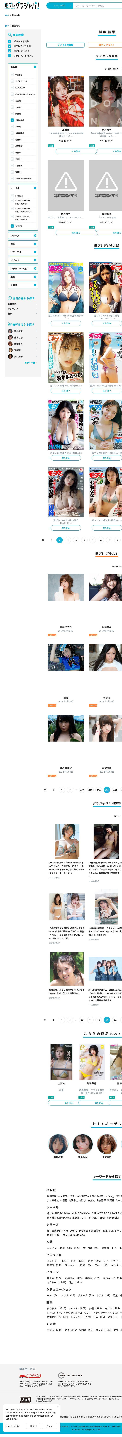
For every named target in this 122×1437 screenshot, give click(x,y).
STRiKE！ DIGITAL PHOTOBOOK (22, 202)
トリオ (68, 1295)
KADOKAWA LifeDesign (25, 94)
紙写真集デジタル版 (57, 1230)
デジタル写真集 (21, 41)
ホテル (104, 1295)
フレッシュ (75, 1265)
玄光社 (18, 100)
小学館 (18, 126)
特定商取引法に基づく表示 (72, 1417)
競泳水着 (92, 1247)
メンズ (104, 1330)
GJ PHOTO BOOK (101, 1213)
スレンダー (58, 1260)
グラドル (57, 1308)
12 (98, 1020)
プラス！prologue (80, 1230)
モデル (113, 1308)
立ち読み (76, 151)
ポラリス (67, 1234)
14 (115, 1020)
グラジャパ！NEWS (23, 55)
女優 (96, 1308)
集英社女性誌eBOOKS (59, 1217)
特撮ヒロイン (58, 1317)
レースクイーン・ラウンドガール (69, 1312)
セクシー (57, 1282)
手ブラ (55, 1330)
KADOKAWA (20, 87)
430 (99, 790)
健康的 (55, 1265)
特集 (10, 313)
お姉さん (74, 1278)
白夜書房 (18, 165)
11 (90, 1020)
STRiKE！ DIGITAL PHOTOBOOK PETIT (24, 210)
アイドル (78, 1308)
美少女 (55, 1278)
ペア (53, 1295)
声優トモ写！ (54, 1234)
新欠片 (18, 152)
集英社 (18, 113)
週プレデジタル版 (22, 46)
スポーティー (99, 1265)
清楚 (76, 1282)
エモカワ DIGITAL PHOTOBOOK (22, 218)
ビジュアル (15, 252)
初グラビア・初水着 (80, 1330)
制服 (74, 1247)
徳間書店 (18, 146)
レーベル (14, 188)
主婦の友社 (19, 120)
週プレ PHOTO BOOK (59, 1213)
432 (115, 790)
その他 (13, 285)
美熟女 (93, 1278)
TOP (7, 15)
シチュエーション (19, 268)
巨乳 (79, 1260)
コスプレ (56, 1247)
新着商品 (12, 304)
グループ (86, 1295)
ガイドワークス (21, 81)
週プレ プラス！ (22, 50)
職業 (12, 276)
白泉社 (18, 159)
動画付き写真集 (99, 1230)
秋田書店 (18, 74)
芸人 (99, 1317)
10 (82, 1020)
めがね (110, 1247)
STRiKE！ (19, 195)
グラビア (18, 226)
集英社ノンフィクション (85, 1217)
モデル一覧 (30, 362)
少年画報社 (19, 133)
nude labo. (79, 1234)
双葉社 (18, 172)
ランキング (13, 308)
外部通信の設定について (99, 1417)
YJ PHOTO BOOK (81, 1213)
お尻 (95, 1260)
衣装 (12, 243)
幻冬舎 (18, 107)
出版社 (13, 66)
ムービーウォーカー (23, 178)
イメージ (14, 260)
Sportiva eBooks (109, 1217)
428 (82, 790)
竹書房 (18, 139)
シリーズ (14, 235)
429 (90, 790)
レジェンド (81, 1317)
